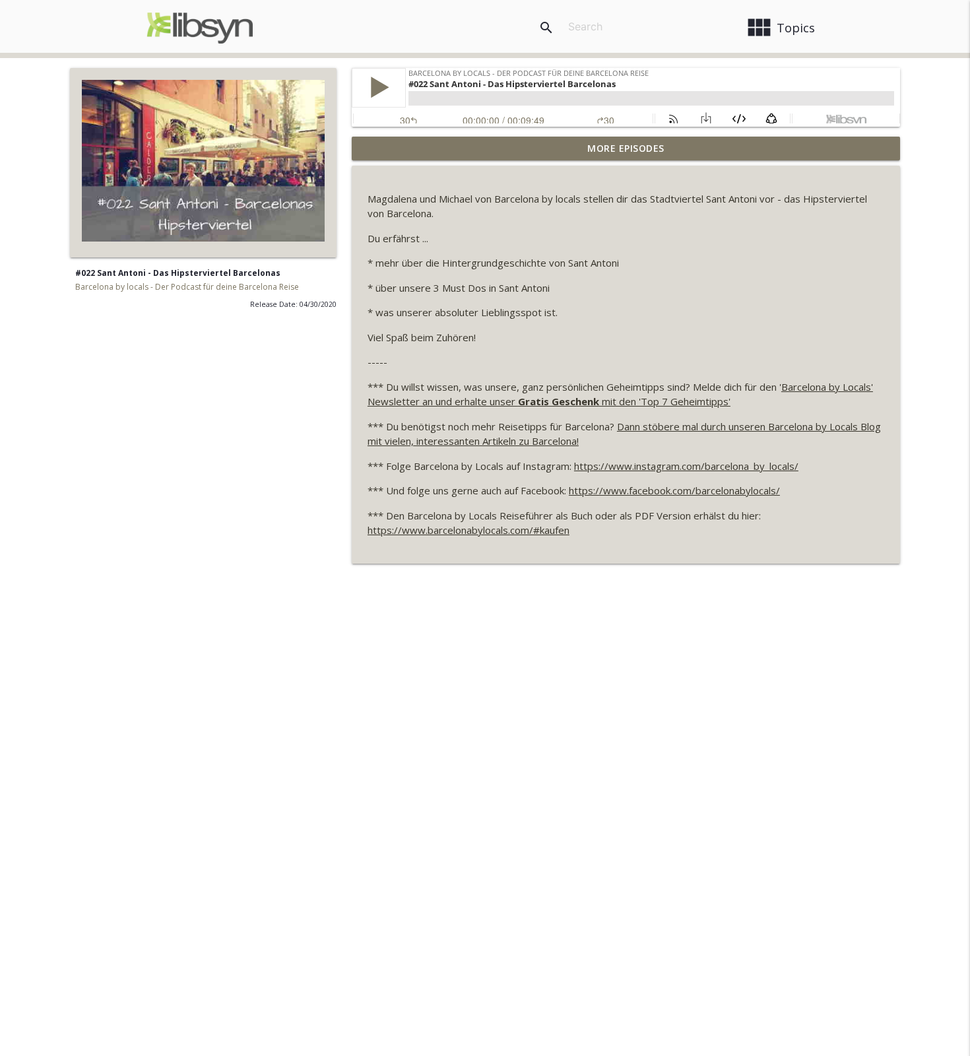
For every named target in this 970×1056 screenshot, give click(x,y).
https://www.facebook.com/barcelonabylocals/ (674, 490)
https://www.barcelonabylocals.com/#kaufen (468, 530)
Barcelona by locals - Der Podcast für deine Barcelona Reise (187, 286)
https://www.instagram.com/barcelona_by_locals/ (686, 466)
